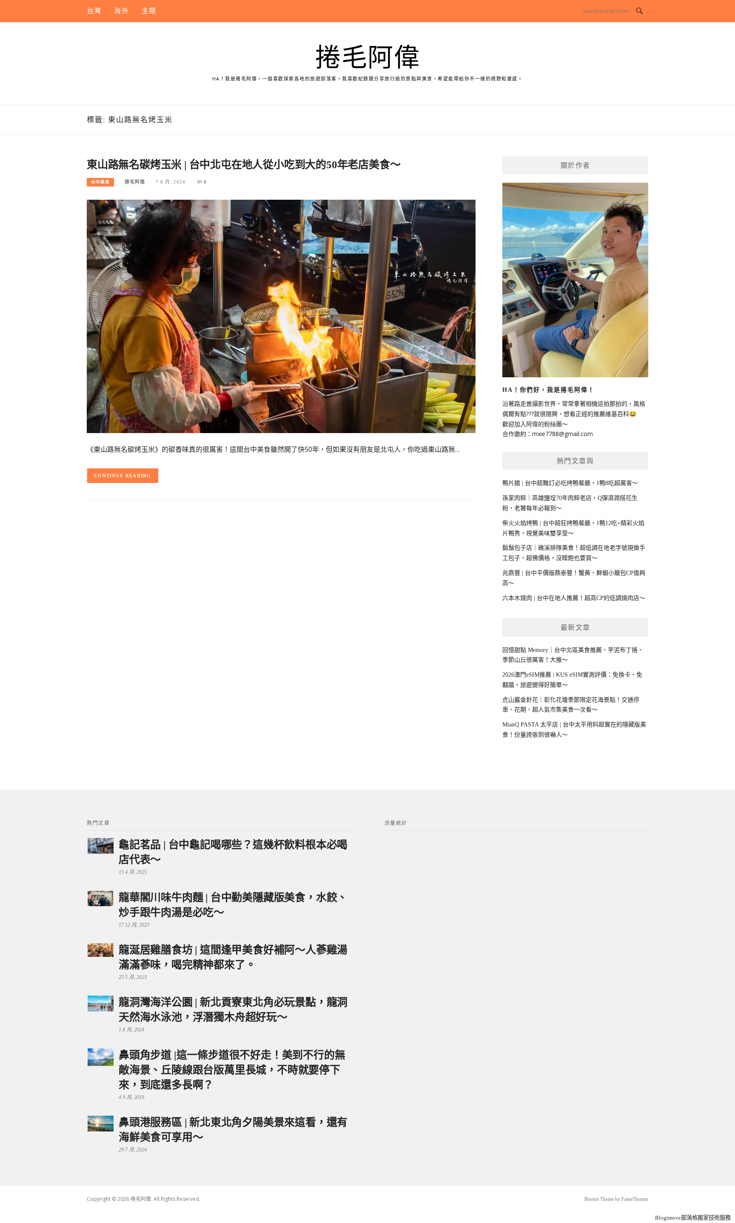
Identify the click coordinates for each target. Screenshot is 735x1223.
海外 (121, 10)
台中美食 (100, 182)
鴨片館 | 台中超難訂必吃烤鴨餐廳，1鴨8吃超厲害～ (570, 483)
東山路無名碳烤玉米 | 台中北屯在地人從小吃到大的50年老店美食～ (243, 164)
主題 (149, 10)
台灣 (94, 10)
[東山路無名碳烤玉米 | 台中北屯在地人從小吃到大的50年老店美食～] (281, 316)
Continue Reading (122, 475)
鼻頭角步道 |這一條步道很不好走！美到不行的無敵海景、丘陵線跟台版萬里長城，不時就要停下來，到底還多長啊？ (232, 1070)
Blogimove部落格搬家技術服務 (693, 1217)
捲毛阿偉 (367, 58)
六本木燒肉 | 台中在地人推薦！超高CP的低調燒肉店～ (573, 598)
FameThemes (634, 1199)
